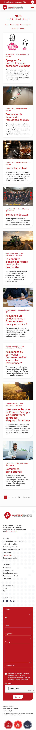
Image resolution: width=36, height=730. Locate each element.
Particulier (7, 579)
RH (4, 591)
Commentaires (10, 665)
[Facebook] (3, 601)
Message (8, 642)
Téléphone (9, 634)
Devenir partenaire (10, 558)
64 (19, 497)
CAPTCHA (8, 683)
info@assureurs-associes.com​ (14, 530)
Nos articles (7, 555)
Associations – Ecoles (11, 576)
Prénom (8, 609)
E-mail (7, 625)
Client (5, 588)
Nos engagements (10, 547)
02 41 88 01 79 (11, 532)
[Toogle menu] (32, 7)
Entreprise (7, 567)
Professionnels (8, 570)
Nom (7, 617)
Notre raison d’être (10, 544)
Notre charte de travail (11, 550)
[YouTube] (7, 601)
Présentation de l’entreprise (13, 541)
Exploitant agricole (10, 573)
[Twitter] (11, 601)
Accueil (6, 538)
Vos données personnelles (10, 708)
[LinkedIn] (14, 601)
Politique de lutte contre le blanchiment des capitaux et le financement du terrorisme (18, 714)
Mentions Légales (8, 711)
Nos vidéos (7, 552)
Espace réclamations (8, 706)
